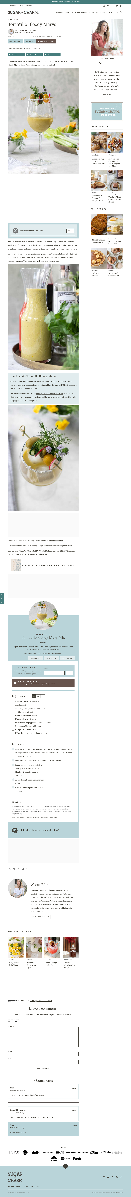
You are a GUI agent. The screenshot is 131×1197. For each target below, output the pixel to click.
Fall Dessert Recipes (96, 274)
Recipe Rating (13, 1019)
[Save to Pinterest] (2, 602)
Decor (103, 12)
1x (34, 696)
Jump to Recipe (15, 41)
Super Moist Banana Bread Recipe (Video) (98, 198)
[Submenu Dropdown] (62, 12)
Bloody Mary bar (56, 541)
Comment (12, 1026)
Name (11, 1051)
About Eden (12, 5)
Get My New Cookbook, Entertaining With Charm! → (65, 1)
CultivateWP (120, 1192)
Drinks (59, 12)
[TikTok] (121, 6)
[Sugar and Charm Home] (23, 12)
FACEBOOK (36, 551)
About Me (107, 95)
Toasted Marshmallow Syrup (69, 965)
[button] (21, 30)
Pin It (70, 230)
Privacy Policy (95, 1192)
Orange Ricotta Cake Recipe (114, 242)
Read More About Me (41, 917)
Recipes (69, 12)
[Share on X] (2, 598)
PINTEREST (62, 551)
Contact (21, 5)
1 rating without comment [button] (41, 1000)
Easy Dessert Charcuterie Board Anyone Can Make (114, 162)
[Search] (121, 12)
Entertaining (80, 12)
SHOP (111, 12)
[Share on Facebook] (2, 595)
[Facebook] (112, 6)
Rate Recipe (51, 658)
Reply (74, 1088)
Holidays (93, 12)
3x (43, 696)
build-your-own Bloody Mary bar (49, 393)
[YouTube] (108, 6)
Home (10, 19)
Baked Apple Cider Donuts (113, 274)
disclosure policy (36, 48)
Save (69, 673)
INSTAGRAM (47, 551)
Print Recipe (67, 658)
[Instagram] (104, 6)
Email (46, 669)
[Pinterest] (117, 6)
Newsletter (29, 5)
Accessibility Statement (104, 1192)
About (18, 1186)
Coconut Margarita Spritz (31, 965)
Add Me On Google (47, 41)
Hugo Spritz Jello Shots (14, 963)
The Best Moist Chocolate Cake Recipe (114, 199)
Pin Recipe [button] (35, 658)
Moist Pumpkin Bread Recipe (98, 241)
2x (38, 696)
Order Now (68, 565)
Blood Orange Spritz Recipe (51, 963)
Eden (17, 30)
